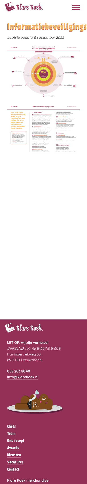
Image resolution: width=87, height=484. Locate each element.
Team (11, 434)
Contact (13, 469)
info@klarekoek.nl (22, 377)
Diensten (14, 455)
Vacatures (15, 462)
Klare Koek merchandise (27, 481)
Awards (13, 448)
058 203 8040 (18, 371)
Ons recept (15, 441)
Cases (11, 426)
